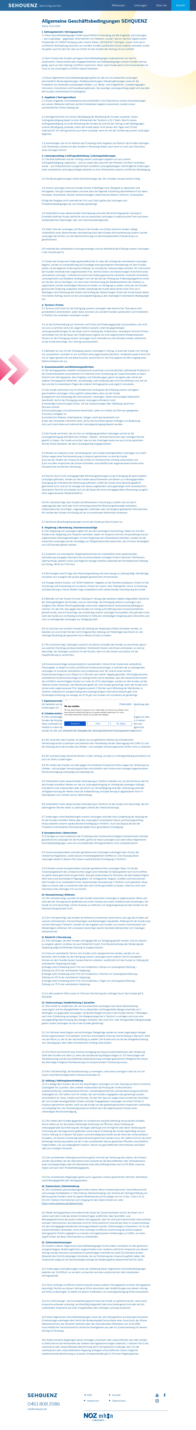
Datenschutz (119, 1400)
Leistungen (140, 5)
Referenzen (118, 5)
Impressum (93, 1400)
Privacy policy (125, 704)
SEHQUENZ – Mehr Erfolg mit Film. (22, 5)
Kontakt (116, 1395)
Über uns (161, 5)
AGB (89, 1395)
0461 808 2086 (44, 1404)
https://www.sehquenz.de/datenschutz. (62, 1203)
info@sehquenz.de (37, 1409)
